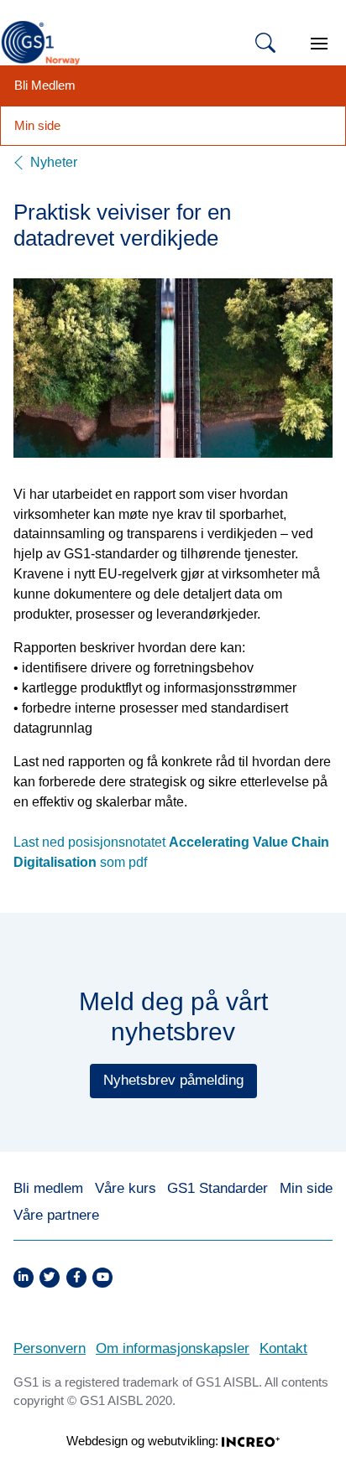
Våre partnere (56, 1215)
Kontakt (283, 1348)
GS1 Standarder (217, 1188)
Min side (37, 125)
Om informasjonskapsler (172, 1348)
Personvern (49, 1348)
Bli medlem (48, 1188)
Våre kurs (125, 1188)
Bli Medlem (45, 85)
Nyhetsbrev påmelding (173, 1080)
